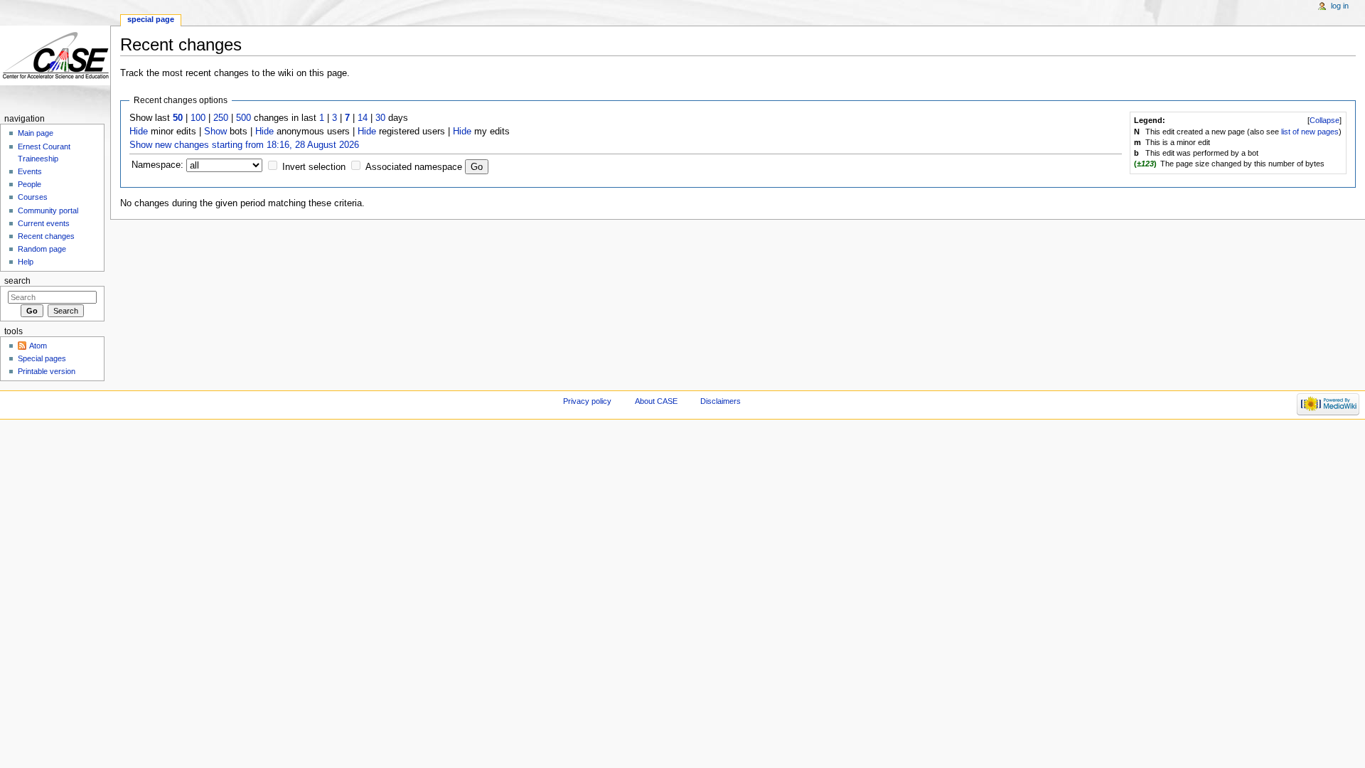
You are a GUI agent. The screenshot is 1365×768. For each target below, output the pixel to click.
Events (30, 171)
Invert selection (314, 167)
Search (17, 281)
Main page (35, 133)
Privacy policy (587, 401)
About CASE (656, 401)
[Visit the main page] (55, 55)
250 (220, 118)
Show (215, 132)
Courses (33, 197)
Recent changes (46, 236)
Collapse (1324, 120)
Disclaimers (720, 401)
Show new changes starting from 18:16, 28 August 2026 (244, 145)
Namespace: (157, 165)
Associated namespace (413, 167)
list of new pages (1310, 131)
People (29, 184)
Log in (1340, 5)
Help (25, 261)
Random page (42, 249)
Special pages (42, 358)
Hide (138, 132)
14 (363, 118)
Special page (150, 19)
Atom (38, 345)
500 (243, 118)
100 (198, 118)
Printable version (46, 371)
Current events (44, 223)
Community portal (48, 210)
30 (380, 118)
